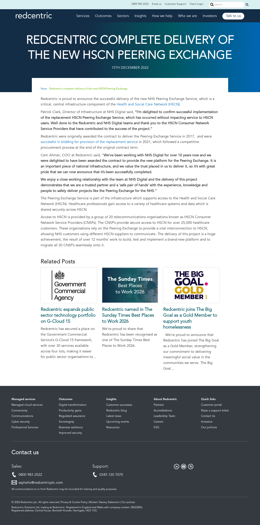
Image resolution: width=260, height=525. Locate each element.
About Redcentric (165, 399)
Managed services (23, 399)
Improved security (70, 433)
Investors (210, 16)
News (44, 89)
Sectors (123, 16)
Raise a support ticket (215, 410)
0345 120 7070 (111, 475)
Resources (112, 427)
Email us (156, 4)
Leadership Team (164, 416)
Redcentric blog (116, 410)
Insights (140, 16)
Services (82, 16)
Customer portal (211, 405)
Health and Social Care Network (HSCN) (148, 104)
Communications (22, 416)
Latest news (113, 416)
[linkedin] (176, 468)
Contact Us (208, 416)
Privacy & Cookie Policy (74, 502)
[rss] (190, 468)
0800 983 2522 (140, 4)
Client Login (196, 4)
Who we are (187, 16)
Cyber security (20, 421)
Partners (159, 405)
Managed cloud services (27, 405)
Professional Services (24, 427)
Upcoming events (117, 421)
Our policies (209, 427)
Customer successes (119, 405)
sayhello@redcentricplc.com (41, 483)
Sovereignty (66, 421)
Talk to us (233, 16)
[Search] (247, 4)
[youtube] (183, 468)
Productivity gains (70, 410)
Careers (158, 421)
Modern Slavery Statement (104, 502)
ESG (156, 427)
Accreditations (163, 410)
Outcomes (103, 16)
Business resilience (71, 427)
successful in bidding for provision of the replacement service (89, 142)
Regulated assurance (72, 416)
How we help (162, 16)
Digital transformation (72, 405)
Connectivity (19, 410)
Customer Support (175, 4)
